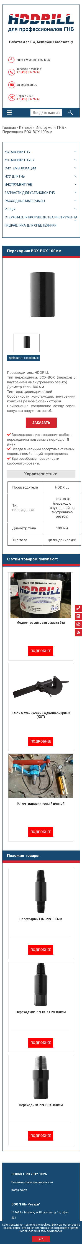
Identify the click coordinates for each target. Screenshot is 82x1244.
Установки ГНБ (17, 152)
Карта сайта (19, 1190)
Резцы (10, 209)
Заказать (41, 423)
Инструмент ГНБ (50, 127)
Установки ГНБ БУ (20, 160)
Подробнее (41, 651)
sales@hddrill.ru (27, 84)
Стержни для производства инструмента (41, 217)
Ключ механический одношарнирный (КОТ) (41, 715)
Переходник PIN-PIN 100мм (40, 919)
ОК (41, 1239)
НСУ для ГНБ (15, 176)
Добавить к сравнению (23, 357)
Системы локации (20, 168)
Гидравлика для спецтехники (30, 225)
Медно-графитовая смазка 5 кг (40, 622)
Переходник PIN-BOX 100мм (41, 1105)
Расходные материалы (25, 201)
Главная (9, 127)
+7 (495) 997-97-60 (28, 72)
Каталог (25, 127)
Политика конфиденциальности (32, 1182)
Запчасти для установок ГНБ (30, 193)
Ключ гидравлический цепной (40, 803)
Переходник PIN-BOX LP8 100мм (41, 1012)
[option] (26, 343)
